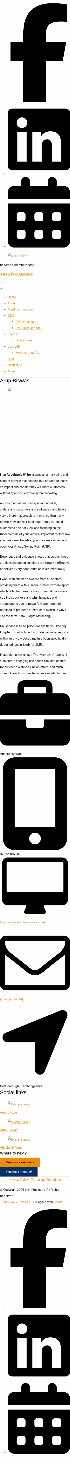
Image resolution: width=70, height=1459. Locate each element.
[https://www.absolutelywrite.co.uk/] (35, 917)
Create (58, 1202)
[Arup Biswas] (19, 1122)
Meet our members (21, 309)
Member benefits (27, 353)
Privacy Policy (19, 1180)
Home (12, 297)
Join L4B (14, 346)
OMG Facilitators (27, 322)
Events (12, 334)
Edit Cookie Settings (16, 1202)
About (12, 303)
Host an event (25, 340)
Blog (11, 359)
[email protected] (11, 999)
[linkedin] (39, 1380)
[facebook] (39, 101)
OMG (11, 315)
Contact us (15, 365)
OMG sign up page (28, 328)
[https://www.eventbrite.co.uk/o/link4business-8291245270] (39, 246)
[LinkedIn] (39, 174)
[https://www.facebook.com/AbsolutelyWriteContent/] (19, 1104)
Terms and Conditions (46, 1180)
